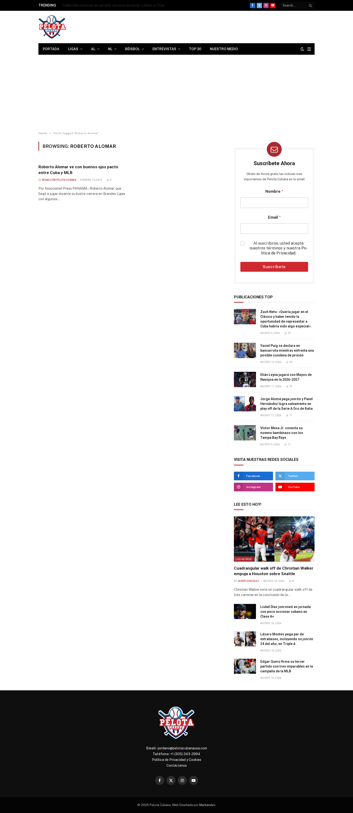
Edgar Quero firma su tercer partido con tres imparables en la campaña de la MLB (286, 666)
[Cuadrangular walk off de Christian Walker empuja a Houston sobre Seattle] (274, 539)
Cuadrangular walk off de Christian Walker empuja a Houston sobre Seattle (273, 571)
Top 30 (195, 49)
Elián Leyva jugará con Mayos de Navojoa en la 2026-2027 (286, 377)
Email (274, 217)
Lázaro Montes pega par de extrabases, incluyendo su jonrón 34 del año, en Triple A (286, 639)
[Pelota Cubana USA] (52, 27)
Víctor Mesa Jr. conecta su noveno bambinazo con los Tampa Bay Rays (281, 433)
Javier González (248, 581)
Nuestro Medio (224, 49)
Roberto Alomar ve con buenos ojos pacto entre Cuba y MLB (78, 169)
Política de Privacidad (284, 250)
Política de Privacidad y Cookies (176, 760)
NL (110, 49)
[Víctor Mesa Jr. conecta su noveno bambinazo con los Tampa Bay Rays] (245, 432)
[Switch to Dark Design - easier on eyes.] (302, 49)
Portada (51, 49)
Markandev (207, 805)
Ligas (73, 49)
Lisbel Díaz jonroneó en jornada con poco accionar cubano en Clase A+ (117, 5)
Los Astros (244, 559)
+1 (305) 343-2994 (185, 754)
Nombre (274, 191)
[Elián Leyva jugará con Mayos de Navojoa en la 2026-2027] (245, 379)
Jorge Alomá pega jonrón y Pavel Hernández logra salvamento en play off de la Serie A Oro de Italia (286, 403)
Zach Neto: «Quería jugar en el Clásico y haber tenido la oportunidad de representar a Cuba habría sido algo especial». (286, 319)
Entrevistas (164, 49)
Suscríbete (274, 266)
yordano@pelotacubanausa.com (182, 748)
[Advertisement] (176, 93)
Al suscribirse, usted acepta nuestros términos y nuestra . (279, 248)
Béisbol (132, 49)
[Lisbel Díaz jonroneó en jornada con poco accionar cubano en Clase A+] (245, 611)
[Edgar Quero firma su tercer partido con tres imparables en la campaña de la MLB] (245, 666)
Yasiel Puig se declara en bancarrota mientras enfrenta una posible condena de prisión (287, 350)
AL (93, 49)
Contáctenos (176, 765)
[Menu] (309, 49)
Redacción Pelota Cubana (59, 180)
